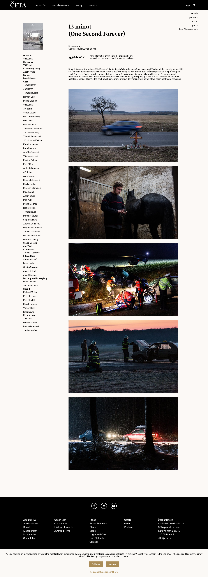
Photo (93, 527)
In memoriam (30, 534)
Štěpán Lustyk (30, 220)
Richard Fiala (29, 208)
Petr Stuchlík (29, 300)
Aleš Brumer (29, 176)
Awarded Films (62, 530)
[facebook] (94, 506)
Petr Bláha (28, 164)
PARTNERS (193, 17)
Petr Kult (27, 200)
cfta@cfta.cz (164, 538)
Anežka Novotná (31, 152)
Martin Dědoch (30, 184)
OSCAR (195, 21)
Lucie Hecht (28, 263)
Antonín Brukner (31, 168)
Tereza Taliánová (31, 231)
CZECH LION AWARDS (60, 5)
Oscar (127, 523)
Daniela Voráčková (32, 235)
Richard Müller (30, 292)
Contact (94, 541)
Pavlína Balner (30, 160)
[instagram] (104, 506)
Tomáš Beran (29, 85)
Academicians (30, 523)
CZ (194, 5)
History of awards (63, 527)
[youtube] (114, 506)
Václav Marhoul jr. (31, 132)
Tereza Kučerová (31, 252)
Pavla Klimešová (31, 326)
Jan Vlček (28, 246)
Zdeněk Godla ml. (31, 223)
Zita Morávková (30, 156)
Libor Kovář (28, 312)
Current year (60, 523)
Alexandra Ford (30, 285)
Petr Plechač (29, 296)
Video (93, 530)
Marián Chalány (30, 239)
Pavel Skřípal (29, 124)
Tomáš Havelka (30, 93)
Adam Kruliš (29, 72)
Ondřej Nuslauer (31, 267)
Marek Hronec (30, 304)
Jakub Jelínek (30, 271)
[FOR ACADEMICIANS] (188, 5)
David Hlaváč (29, 78)
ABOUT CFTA (40, 5)
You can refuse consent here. (104, 572)
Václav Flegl (29, 308)
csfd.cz (122, 58)
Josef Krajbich (30, 275)
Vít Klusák (28, 58)
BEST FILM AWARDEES (188, 29)
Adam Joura (29, 196)
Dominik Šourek (30, 216)
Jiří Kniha (27, 172)
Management (30, 530)
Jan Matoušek (30, 330)
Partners (128, 527)
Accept (112, 564)
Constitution (29, 538)
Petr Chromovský (31, 116)
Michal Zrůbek (30, 101)
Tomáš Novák (29, 212)
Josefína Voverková (32, 128)
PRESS (195, 25)
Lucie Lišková (29, 281)
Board (26, 527)
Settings (96, 564)
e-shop (79, 5)
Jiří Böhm (27, 109)
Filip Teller (28, 120)
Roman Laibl (29, 97)
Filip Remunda (30, 322)
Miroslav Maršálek (32, 188)
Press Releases (98, 523)
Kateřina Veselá (30, 144)
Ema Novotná (29, 148)
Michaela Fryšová (31, 180)
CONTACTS (93, 5)
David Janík (28, 192)
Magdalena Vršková (32, 227)
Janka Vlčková (30, 259)
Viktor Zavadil (29, 112)
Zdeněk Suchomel (32, 136)
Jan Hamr (28, 89)
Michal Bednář (30, 204)
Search (194, 13)
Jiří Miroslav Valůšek (33, 140)
